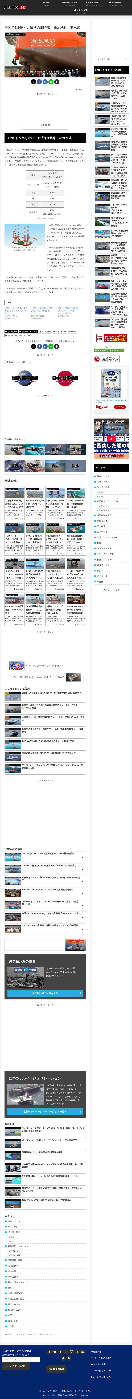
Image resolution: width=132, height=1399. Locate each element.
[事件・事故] (15, 945)
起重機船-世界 (12, 332)
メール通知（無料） (15, 1366)
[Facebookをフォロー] (60, 1351)
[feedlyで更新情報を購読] (63, 1358)
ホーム (42, 1391)
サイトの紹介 (53, 1391)
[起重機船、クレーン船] (35, 945)
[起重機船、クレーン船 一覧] (25, 378)
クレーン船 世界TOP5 (101, 1371)
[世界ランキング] (75, 945)
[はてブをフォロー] (66, 1351)
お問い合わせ (66, 1391)
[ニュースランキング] (107, 359)
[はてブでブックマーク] (45, 81)
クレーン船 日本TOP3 (101, 1377)
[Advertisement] (45, 106)
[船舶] (55, 945)
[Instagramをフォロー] (71, 1351)
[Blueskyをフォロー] (54, 1351)
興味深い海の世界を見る (45, 993)
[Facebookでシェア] (39, 81)
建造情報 (97, 1352)
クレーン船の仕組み (102, 1358)
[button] (56, 81)
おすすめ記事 (99, 1364)
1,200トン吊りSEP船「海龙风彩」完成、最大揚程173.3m (42, 310)
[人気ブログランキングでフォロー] (109, 349)
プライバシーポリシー (84, 1391)
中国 (57, 332)
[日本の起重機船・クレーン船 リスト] (65, 378)
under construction (69, 332)
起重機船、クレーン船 (29, 332)
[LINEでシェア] (50, 81)
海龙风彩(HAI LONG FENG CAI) (18, 335)
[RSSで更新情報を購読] (68, 1358)
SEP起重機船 (46, 332)
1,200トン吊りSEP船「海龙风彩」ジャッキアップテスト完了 (16, 310)
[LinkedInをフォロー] (82, 1351)
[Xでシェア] (33, 81)
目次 (42, 125)
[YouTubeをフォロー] (77, 1351)
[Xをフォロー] (49, 1351)
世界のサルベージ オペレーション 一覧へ (45, 1111)
